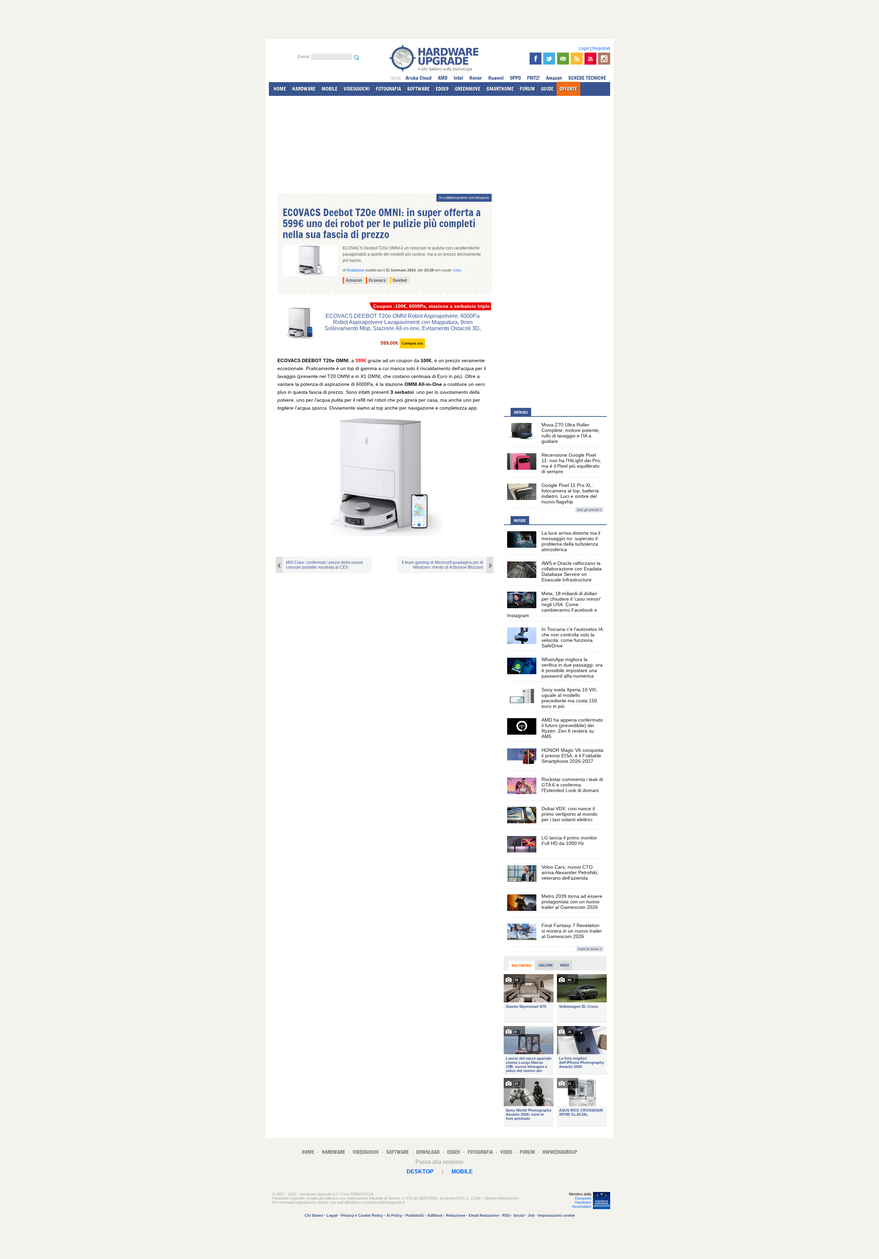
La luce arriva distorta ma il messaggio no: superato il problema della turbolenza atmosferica (570, 541)
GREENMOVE (467, 88)
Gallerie (546, 965)
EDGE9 (442, 88)
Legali (332, 1215)
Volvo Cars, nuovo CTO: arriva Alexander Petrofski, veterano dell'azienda (569, 872)
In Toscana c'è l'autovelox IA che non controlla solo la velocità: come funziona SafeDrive (572, 637)
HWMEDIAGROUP (560, 1152)
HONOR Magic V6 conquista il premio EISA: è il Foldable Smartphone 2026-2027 (572, 755)
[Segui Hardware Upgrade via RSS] (577, 59)
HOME (280, 88)
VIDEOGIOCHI (357, 88)
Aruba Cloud (419, 77)
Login (584, 48)
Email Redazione (484, 1215)
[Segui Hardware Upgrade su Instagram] (604, 59)
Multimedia (521, 965)
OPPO (515, 77)
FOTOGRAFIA (388, 88)
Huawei (496, 77)
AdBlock (435, 1215)
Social (518, 1215)
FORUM (527, 88)
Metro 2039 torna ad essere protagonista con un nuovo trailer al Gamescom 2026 (571, 901)
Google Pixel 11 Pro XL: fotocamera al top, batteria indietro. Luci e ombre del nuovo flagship (570, 493)
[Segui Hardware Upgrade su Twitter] (549, 59)
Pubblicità (415, 1215)
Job (531, 1215)
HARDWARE (304, 88)
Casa (457, 270)
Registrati (601, 48)
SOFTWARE (418, 88)
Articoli (521, 412)
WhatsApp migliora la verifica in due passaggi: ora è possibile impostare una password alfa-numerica (572, 668)
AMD (442, 77)
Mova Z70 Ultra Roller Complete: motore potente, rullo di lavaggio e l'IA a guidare (570, 433)
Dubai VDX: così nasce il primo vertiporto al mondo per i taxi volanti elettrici (569, 814)
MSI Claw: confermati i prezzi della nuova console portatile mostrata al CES (324, 565)
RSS (506, 1215)
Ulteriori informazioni (501, 1198)
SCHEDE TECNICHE (587, 77)
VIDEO (506, 1152)
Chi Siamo (314, 1215)
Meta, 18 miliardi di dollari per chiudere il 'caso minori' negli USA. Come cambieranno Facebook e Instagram (554, 604)
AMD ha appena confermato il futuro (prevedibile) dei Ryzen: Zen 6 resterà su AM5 (572, 728)
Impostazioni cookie (556, 1215)
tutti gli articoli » (589, 510)
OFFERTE (568, 88)
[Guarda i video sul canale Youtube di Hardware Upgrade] (590, 59)
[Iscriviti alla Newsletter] (563, 59)
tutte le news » (590, 949)
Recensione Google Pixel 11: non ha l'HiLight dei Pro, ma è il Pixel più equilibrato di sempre (571, 463)
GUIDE (547, 88)
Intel (458, 77)
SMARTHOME (500, 88)
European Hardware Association (581, 1202)
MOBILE (330, 88)
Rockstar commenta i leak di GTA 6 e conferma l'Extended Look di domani (572, 785)
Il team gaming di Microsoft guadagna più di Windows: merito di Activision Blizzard (442, 565)
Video (564, 965)
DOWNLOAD (428, 1152)
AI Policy (394, 1215)
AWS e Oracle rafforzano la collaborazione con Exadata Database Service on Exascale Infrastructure (571, 571)
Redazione (455, 1215)
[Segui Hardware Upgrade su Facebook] (535, 59)
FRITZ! (533, 77)
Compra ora (412, 343)
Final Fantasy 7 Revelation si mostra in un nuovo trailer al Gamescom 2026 (571, 931)
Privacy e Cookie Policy (362, 1215)
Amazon (554, 77)
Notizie (520, 520)
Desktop (420, 1171)
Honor (475, 77)
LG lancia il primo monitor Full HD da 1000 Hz (569, 840)
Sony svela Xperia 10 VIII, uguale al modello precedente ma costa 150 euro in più (569, 698)
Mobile (462, 1171)
